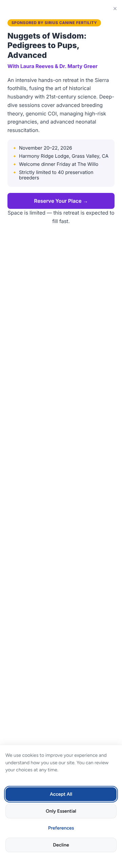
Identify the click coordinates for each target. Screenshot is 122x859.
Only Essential (61, 811)
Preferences (61, 828)
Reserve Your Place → (61, 201)
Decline (61, 845)
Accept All (61, 794)
